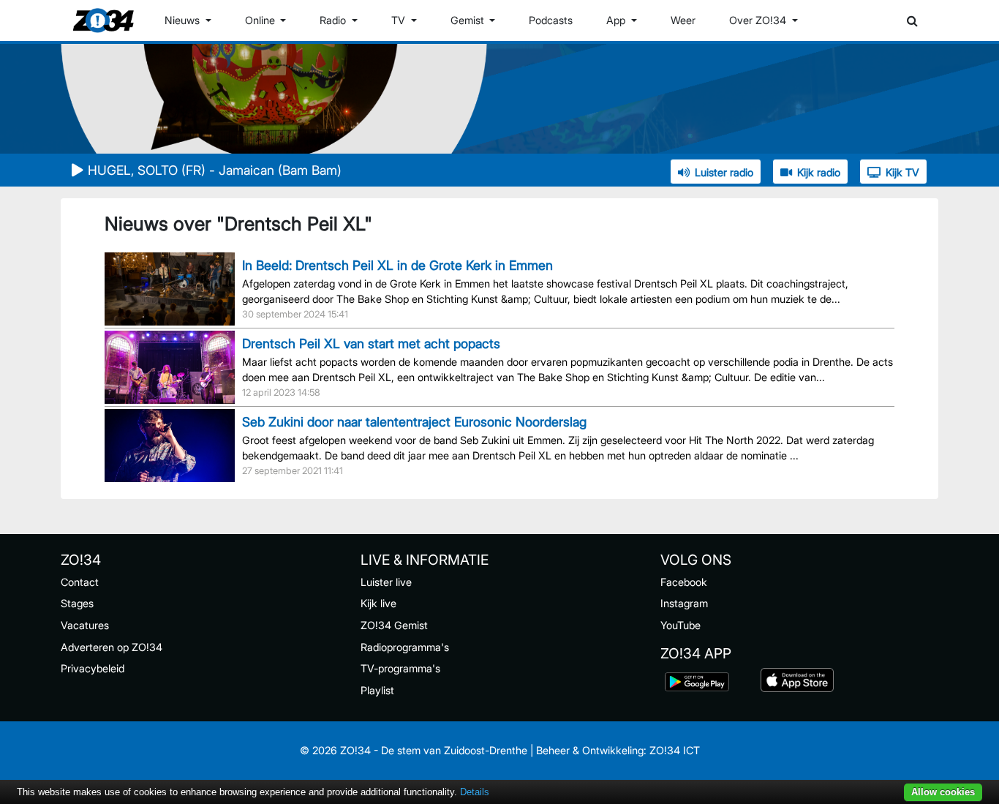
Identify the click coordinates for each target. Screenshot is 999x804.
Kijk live (378, 603)
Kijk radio (818, 172)
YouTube (680, 625)
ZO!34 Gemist (394, 625)
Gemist (469, 20)
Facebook (683, 582)
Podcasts (551, 20)
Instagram (684, 603)
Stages (77, 603)
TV (399, 20)
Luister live (386, 582)
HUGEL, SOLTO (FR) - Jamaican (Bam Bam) (215, 170)
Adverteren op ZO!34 (111, 647)
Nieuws (184, 20)
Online (261, 20)
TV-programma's (400, 668)
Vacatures (85, 625)
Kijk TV (902, 172)
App (617, 20)
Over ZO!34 (759, 20)
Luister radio (724, 172)
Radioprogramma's (405, 647)
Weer (683, 20)
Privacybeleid (92, 668)
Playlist (377, 690)
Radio (334, 20)
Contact (80, 582)
